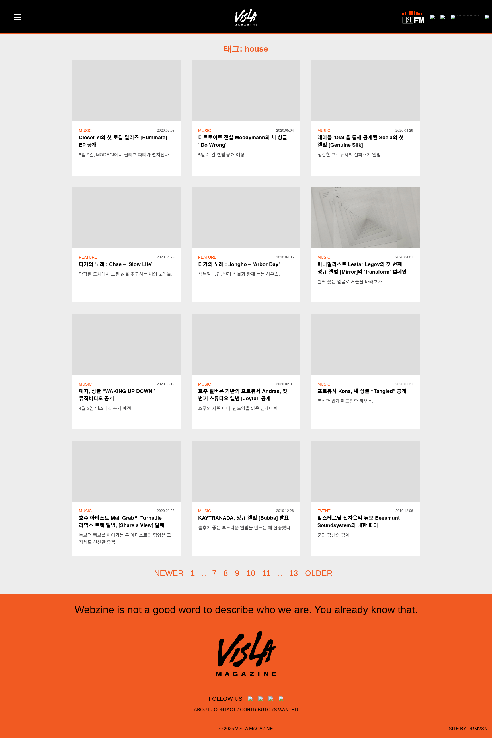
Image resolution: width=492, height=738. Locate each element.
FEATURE (88, 257)
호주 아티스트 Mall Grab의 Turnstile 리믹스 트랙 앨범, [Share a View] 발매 (122, 521)
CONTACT (225, 709)
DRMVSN (478, 728)
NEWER (169, 573)
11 (266, 573)
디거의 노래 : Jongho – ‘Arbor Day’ (239, 264)
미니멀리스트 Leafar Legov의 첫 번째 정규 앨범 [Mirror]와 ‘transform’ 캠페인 (362, 267)
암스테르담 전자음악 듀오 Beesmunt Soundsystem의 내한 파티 (358, 521)
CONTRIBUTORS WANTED (269, 709)
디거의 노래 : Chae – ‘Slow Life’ (116, 264)
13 (293, 573)
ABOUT (202, 709)
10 (250, 573)
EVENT (324, 511)
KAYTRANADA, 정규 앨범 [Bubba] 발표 (243, 517)
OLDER (319, 573)
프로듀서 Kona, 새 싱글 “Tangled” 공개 (362, 391)
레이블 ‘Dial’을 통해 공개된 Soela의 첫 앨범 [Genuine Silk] (360, 141)
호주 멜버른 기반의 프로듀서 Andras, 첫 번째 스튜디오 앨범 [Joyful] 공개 (242, 394)
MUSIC (85, 130)
